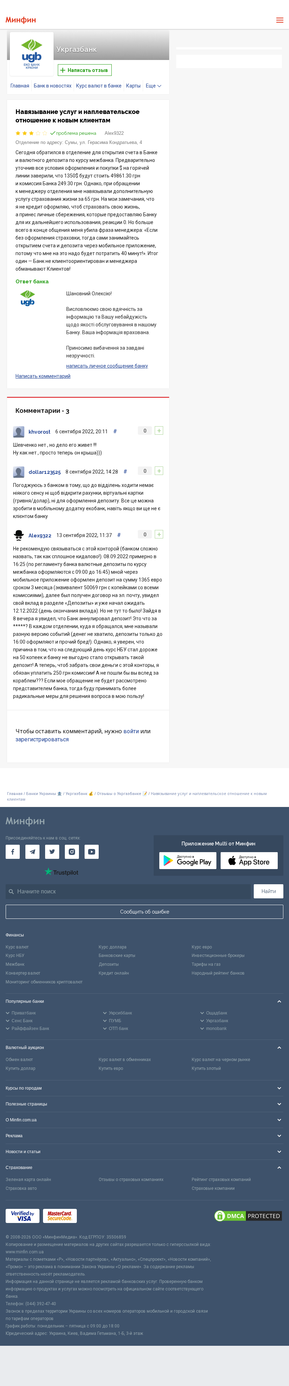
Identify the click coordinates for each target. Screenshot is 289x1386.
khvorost (39, 432)
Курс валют (17, 947)
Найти (269, 891)
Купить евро (111, 1068)
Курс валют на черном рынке (221, 1059)
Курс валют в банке (99, 86)
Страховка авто (21, 1188)
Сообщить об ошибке (144, 912)
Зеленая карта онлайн (28, 1179)
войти (131, 731)
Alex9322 (114, 133)
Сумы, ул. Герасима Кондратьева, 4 (103, 142)
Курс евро (202, 947)
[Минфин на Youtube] (92, 852)
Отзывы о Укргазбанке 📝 (122, 793)
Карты (133, 86)
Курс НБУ (15, 955)
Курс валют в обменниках (125, 1059)
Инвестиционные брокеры (218, 955)
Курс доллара (113, 947)
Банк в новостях (53, 86)
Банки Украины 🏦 (44, 793)
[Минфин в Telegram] (32, 852)
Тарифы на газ (206, 964)
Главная (20, 86)
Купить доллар (20, 1068)
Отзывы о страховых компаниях (131, 1179)
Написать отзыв (87, 70)
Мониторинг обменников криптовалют (44, 982)
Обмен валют (19, 1059)
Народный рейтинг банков (218, 973)
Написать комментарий (43, 376)
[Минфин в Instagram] (72, 852)
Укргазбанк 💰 (79, 793)
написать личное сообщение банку (107, 366)
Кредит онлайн (114, 973)
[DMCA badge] (248, 1217)
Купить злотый (206, 1068)
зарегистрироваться (42, 739)
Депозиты (109, 964)
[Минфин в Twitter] (52, 852)
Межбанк (15, 964)
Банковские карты (117, 955)
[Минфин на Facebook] (13, 852)
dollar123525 (45, 472)
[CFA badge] (96, 1216)
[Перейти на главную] (21, 20)
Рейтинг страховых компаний (221, 1179)
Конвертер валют (23, 973)
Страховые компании (213, 1188)
